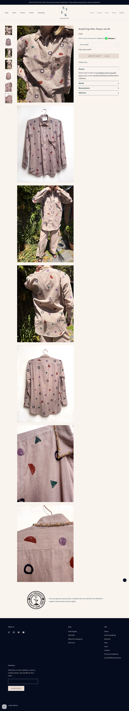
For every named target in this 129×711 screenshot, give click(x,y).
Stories (31, 13)
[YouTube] (23, 632)
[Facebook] (9, 632)
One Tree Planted (95, 598)
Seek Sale (71, 635)
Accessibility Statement (112, 658)
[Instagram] (14, 632)
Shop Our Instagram (75, 639)
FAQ (105, 643)
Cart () (121, 13)
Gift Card (71, 643)
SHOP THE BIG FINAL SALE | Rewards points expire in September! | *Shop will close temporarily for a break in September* (64, 2)
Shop (6, 13)
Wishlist (114, 13)
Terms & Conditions (111, 654)
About (14, 13)
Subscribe (16, 688)
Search (107, 13)
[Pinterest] (18, 632)
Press (106, 646)
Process (22, 13)
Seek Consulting (110, 635)
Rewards (99, 13)
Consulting (41, 13)
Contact (107, 650)
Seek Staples (72, 631)
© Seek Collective (13, 705)
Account (92, 13)
